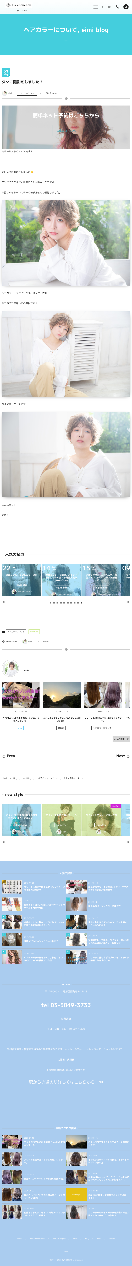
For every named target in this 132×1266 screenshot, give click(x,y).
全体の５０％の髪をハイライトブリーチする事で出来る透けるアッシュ (31, 577)
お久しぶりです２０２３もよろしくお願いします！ (61, 719)
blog (20, 728)
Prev (11, 756)
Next (120, 756)
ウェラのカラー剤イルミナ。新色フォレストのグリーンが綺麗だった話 (44, 959)
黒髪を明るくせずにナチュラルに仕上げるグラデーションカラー (31, 818)
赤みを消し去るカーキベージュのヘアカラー (71, 816)
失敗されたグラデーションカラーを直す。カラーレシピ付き (71, 576)
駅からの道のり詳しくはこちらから (62, 1082)
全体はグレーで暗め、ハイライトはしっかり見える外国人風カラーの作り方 (108, 941)
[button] (126, 6)
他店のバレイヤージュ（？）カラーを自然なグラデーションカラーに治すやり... (108, 1179)
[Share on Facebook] (102, 6)
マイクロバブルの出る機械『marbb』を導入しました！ (20, 719)
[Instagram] (109, 6)
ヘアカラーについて (27, 93)
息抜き (61, 728)
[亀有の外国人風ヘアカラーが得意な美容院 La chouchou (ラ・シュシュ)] (18, 5)
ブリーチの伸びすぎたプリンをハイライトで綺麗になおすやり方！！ (108, 959)
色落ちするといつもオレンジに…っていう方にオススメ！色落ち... (44, 1214)
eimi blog (34, 631)
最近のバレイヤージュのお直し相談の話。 (44, 1178)
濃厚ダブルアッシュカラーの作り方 (110, 576)
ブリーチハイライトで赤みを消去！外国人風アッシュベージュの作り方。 (108, 1214)
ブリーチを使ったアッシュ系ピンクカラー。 (103, 719)
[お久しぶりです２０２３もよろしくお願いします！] (62, 695)
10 (81, 603)
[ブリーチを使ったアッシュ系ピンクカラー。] (103, 695)
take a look (66, 130)
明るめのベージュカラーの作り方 (104, 906)
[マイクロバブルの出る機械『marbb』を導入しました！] (21, 695)
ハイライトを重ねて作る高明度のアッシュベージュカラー (110, 816)
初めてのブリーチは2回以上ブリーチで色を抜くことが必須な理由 (108, 889)
